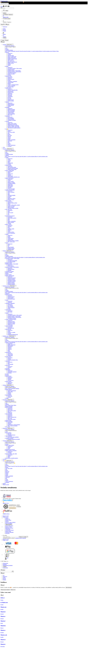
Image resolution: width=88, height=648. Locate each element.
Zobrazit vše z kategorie (9, 45)
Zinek (9, 350)
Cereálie (9, 54)
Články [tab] (4, 577)
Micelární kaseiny (11, 269)
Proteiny (6, 66)
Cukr (9, 193)
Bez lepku (24, 51)
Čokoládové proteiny (12, 281)
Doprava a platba (8, 526)
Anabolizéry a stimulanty (12, 81)
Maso (9, 219)
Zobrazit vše (10, 53)
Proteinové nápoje (11, 69)
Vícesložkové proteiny (12, 72)
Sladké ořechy (10, 185)
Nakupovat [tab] (5, 576)
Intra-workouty (10, 306)
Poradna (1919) (8, 520)
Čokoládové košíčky (11, 183)
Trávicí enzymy (11, 380)
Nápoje (9, 65)
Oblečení (7, 101)
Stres (9, 133)
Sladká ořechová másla (12, 169)
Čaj (8, 246)
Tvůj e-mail (5, 536)
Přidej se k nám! (6, 484)
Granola (9, 160)
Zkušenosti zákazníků (9, 532)
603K (8, 554)
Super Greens (10, 354)
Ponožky (9, 392)
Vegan (21, 51)
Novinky (7, 49)
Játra (8, 141)
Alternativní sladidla (11, 195)
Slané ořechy (10, 186)
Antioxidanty (10, 96)
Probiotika (10, 378)
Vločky (9, 159)
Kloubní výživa (11, 92)
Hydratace (10, 146)
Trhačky (9, 455)
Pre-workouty (10, 305)
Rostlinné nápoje (11, 249)
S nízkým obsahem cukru (47, 51)
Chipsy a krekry (11, 181)
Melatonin (9, 383)
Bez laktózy (28, 51)
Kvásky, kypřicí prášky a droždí (14, 205)
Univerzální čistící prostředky (13, 437)
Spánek (9, 138)
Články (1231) (5, 516)
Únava (9, 142)
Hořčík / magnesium (11, 344)
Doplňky (9, 106)
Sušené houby (10, 175)
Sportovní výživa (8, 76)
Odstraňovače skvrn (11, 434)
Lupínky (9, 164)
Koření (9, 197)
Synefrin (9, 333)
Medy (9, 194)
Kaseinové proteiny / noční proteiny (14, 71)
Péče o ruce (10, 418)
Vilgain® (5, 44)
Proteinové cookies (11, 323)
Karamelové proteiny (12, 280)
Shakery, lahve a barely (12, 123)
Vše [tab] (3, 575)
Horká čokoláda (11, 247)
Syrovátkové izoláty (11, 261)
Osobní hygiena (11, 112)
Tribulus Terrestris (11, 307)
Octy (9, 214)
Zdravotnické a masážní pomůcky (14, 127)
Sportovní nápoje (11, 79)
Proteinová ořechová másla (13, 168)
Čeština (4, 37)
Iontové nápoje (10, 297)
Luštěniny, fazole (11, 228)
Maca (9, 363)
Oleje (9, 211)
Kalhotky (9, 393)
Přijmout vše (13, 589)
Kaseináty (9, 270)
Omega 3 (9, 367)
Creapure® (10, 302)
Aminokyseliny (10, 82)
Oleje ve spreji (10, 212)
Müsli (9, 161)
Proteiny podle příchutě (9, 275)
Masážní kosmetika (11, 109)
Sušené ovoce (10, 173)
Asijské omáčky (11, 238)
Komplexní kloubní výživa (13, 359)
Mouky (9, 203)
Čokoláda (9, 187)
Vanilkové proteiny (11, 278)
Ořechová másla (11, 55)
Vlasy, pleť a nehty (11, 132)
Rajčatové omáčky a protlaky (13, 240)
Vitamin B (10, 346)
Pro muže (9, 98)
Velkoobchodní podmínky (8, 565)
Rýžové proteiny (11, 266)
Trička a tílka (10, 391)
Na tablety (10, 452)
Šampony (9, 423)
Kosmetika (7, 107)
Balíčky (4, 483)
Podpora (6, 518)
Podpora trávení (11, 99)
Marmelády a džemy (11, 198)
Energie (9, 144)
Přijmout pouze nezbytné (5, 589)
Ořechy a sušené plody (12, 56)
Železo (9, 351)
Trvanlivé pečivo (11, 232)
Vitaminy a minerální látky (13, 90)
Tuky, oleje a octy (11, 60)
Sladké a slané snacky (12, 57)
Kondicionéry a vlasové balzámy (14, 424)
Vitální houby (10, 355)
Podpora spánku (11, 100)
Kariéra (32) (7, 519)
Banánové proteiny (11, 283)
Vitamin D (10, 349)
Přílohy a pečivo (11, 63)
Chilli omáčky (10, 239)
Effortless (54, 51)
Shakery (9, 447)
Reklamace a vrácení (9, 527)
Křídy (9, 457)
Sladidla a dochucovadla (12, 58)
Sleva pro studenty (8, 523)
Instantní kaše (10, 162)
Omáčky (9, 64)
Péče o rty (9, 411)
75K (7, 557)
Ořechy (9, 172)
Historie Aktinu (8, 531)
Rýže (9, 227)
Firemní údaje (5, 563)
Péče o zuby (10, 114)
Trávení (9, 137)
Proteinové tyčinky (11, 321)
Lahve (9, 448)
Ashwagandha (10, 364)
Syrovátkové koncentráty (12, 260)
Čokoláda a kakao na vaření (13, 208)
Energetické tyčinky (11, 322)
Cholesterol (10, 140)
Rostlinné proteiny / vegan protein (14, 70)
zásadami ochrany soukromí (20, 538)
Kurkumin (10, 372)
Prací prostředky (11, 118)
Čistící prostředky (11, 119)
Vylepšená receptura (9, 50)
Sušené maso (10, 184)
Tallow (57, 51)
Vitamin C (10, 348)
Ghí (8, 213)
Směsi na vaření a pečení (12, 202)
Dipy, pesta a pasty (11, 241)
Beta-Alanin (10, 311)
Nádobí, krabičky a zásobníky (13, 125)
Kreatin (9, 80)
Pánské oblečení (11, 105)
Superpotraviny (10, 91)
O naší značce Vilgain (9, 530)
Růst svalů (10, 135)
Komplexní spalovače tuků (13, 334)
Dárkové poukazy (9, 524)
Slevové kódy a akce (9, 525)
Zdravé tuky (10, 94)
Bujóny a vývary (11, 199)
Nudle (9, 230)
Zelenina (9, 223)
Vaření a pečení (10, 59)
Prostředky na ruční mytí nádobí (14, 439)
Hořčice (9, 237)
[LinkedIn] (5, 559)
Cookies (4, 566)
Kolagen (9, 74)
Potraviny (7, 52)
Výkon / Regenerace (11, 145)
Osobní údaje (5, 567)
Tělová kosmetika (11, 111)
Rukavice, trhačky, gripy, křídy (13, 126)
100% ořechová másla (12, 167)
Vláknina (9, 379)
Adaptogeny (10, 93)
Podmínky (5, 564)
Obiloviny (9, 229)
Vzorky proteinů (8, 274)
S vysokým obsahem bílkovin (36, 51)
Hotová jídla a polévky (12, 217)
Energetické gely (11, 328)
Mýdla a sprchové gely (12, 417)
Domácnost (7, 115)
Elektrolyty (10, 78)
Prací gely (9, 433)
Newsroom (7, 533)
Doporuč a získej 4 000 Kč (10, 522)
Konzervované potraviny (12, 61)
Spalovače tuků (10, 86)
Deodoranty (10, 416)
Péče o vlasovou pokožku (12, 425)
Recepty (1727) (6, 515)
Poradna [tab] (4, 579)
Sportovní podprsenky (12, 390)
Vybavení (7, 121)
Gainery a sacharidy (11, 85)
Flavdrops (9, 196)
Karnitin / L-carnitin (11, 332)
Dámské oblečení (11, 104)
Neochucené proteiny (12, 277)
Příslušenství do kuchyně (12, 124)
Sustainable (13, 51)
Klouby (9, 134)
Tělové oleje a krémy (12, 419)
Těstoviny (9, 226)
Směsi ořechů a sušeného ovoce (14, 176)
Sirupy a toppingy (11, 192)
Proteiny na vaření (11, 73)
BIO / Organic (8, 51)
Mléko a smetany (11, 207)
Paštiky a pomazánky (12, 221)
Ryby (9, 220)
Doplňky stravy (8, 87)
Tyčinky (9, 180)
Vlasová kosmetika (11, 113)
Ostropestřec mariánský (12, 371)
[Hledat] (1, 8)
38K (7, 556)
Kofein (9, 308)
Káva (9, 244)
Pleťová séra (10, 409)
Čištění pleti (10, 412)
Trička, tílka (10, 396)
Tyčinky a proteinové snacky (13, 84)
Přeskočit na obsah (4, 0)
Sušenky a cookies (11, 182)
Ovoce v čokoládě (11, 188)
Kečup (9, 236)
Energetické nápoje (11, 298)
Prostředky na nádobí (12, 120)
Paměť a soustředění (11, 139)
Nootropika (10, 95)
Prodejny (7, 521)
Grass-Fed (17, 51)
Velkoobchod (7, 529)
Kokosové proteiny (11, 284)
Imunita (9, 131)
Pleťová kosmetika (11, 110)
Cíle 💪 (6, 128)
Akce (6, 47)
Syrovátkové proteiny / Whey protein (15, 68)
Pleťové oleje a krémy (12, 410)
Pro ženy (9, 97)
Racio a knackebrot (11, 233)
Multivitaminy (10, 345)
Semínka (9, 174)
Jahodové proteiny (11, 282)
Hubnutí (9, 136)
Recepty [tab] (4, 578)
